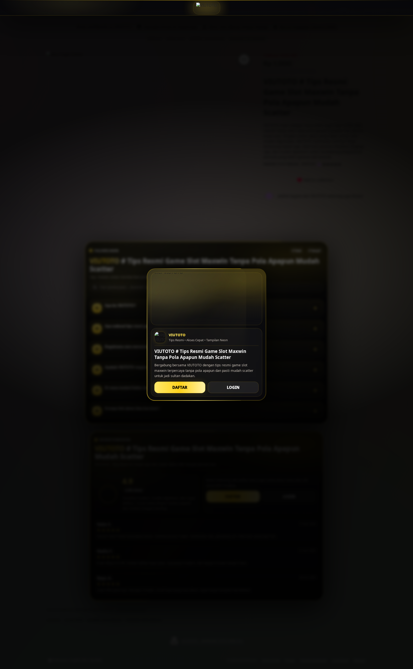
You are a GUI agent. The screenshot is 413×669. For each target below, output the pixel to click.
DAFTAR (179, 387)
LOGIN (233, 387)
